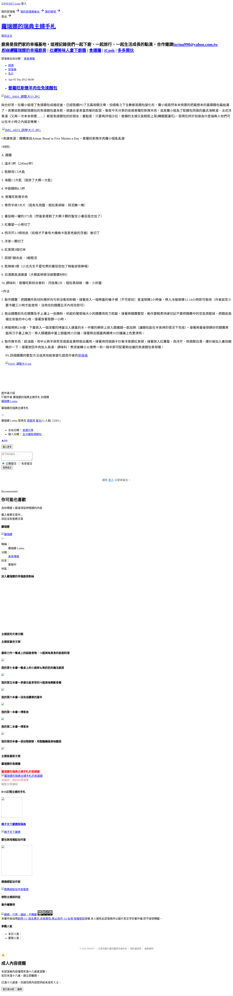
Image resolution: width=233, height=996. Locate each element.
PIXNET (91, 948)
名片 (11, 73)
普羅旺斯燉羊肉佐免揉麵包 (32, 88)
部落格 (12, 69)
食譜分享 (28, 430)
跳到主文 (6, 35)
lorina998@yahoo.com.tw (195, 44)
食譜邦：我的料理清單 (15, 780)
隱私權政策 (135, 948)
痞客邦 (31, 420)
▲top (4, 440)
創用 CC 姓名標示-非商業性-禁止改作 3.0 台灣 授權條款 (51, 918)
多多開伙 (126, 50)
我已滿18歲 (8, 989)
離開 (19, 989)
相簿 (11, 65)
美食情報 (29, 58)
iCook (109, 50)
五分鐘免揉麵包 (32, 434)
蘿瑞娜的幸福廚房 (23, 50)
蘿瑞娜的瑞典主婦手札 (28, 26)
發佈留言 (7, 467)
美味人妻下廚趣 (67, 50)
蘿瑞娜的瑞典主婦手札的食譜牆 (20, 771)
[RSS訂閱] (11, 816)
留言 (38, 420)
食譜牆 (95, 50)
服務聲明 (148, 948)
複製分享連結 (9, 784)
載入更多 (7, 447)
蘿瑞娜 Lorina (9, 401)
